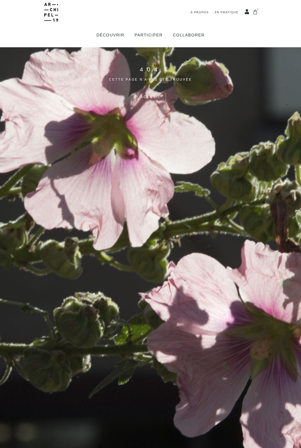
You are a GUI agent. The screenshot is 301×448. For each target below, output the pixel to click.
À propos (200, 12)
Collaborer (189, 35)
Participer (149, 35)
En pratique (226, 12)
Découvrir (110, 35)
